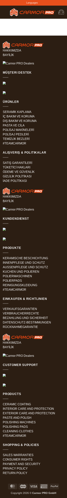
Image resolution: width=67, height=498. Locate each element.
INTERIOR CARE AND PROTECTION (28, 408)
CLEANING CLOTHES (18, 431)
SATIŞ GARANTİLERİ (17, 162)
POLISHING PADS (15, 426)
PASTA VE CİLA (14, 125)
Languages (32, 2)
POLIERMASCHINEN (17, 276)
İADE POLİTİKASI (15, 180)
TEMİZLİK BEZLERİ (16, 138)
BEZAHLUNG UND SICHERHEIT (25, 318)
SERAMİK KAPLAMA (17, 111)
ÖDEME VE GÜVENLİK (19, 171)
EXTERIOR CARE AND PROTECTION (29, 413)
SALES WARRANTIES (18, 455)
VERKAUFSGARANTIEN (20, 309)
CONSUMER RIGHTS (18, 459)
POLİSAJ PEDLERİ (16, 134)
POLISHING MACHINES (19, 422)
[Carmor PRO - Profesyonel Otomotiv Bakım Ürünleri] (32, 12)
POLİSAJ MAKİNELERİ (18, 129)
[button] (5, 12)
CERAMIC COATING (17, 404)
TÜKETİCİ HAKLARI (16, 167)
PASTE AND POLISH (17, 417)
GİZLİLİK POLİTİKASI (17, 176)
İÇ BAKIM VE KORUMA (19, 116)
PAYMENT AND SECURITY (21, 464)
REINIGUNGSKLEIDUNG (20, 285)
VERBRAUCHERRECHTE (21, 313)
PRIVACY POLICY (15, 468)
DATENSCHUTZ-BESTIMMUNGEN (27, 322)
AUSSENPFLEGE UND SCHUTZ (25, 267)
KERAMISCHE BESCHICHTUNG (25, 258)
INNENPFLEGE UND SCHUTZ (24, 262)
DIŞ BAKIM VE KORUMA (20, 120)
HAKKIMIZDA (12, 50)
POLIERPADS (12, 280)
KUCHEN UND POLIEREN (21, 271)
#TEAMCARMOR (14, 143)
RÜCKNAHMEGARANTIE (20, 327)
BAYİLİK (8, 55)
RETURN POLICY (15, 473)
